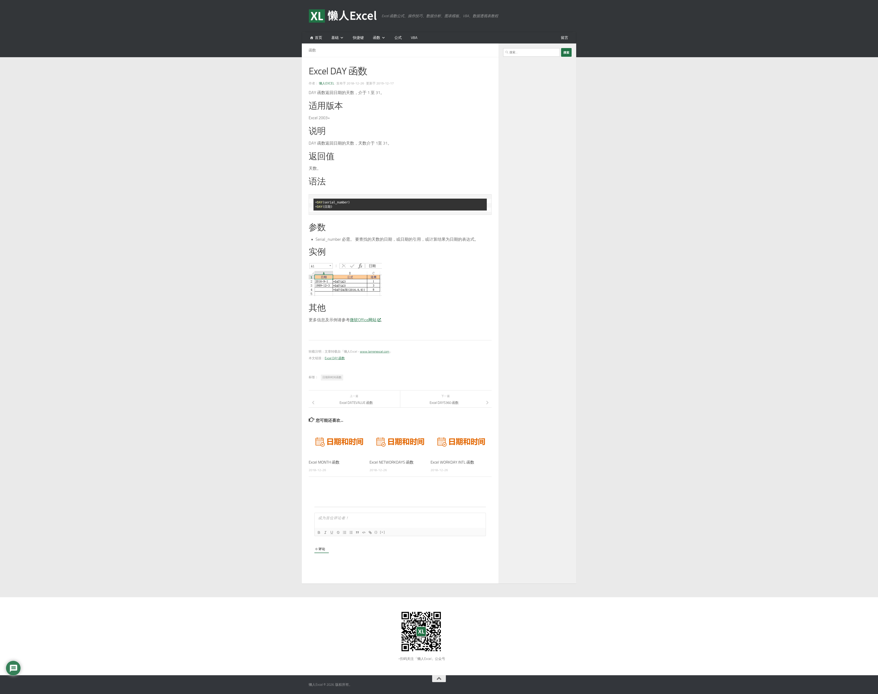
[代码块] (364, 532)
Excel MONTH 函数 (324, 462)
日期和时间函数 (332, 377)
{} (376, 532)
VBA (414, 37)
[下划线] (332, 532)
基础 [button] (335, 37)
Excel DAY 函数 (335, 358)
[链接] (370, 532)
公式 (398, 37)
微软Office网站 (363, 319)
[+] (382, 532)
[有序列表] (344, 532)
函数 (376, 37)
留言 (564, 37)
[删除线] (338, 532)
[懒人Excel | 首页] (343, 16)
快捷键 (358, 37)
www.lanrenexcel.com (374, 352)
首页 (318, 37)
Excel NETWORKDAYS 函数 (391, 462)
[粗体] (319, 532)
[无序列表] (351, 532)
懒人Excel (326, 83)
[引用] (357, 532)
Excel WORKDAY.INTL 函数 (452, 462)
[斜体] (325, 532)
